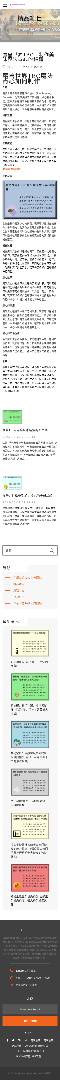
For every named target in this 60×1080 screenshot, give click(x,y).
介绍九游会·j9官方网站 (27, 577)
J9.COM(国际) (44, 1073)
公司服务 (18, 597)
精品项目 (36, 25)
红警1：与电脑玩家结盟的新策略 (25, 430)
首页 (20, 25)
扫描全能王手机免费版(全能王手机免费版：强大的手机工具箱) (29, 900)
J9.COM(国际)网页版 (36, 1045)
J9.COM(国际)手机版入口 (30, 1051)
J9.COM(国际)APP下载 (28, 1056)
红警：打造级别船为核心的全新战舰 (27, 496)
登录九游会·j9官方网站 (27, 603)
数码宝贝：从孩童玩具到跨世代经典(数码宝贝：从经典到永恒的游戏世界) (29, 757)
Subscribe (30, 1021)
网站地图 (35, 1040)
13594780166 (26, 970)
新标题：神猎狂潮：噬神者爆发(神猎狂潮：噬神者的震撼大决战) (29, 709)
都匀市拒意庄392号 (26, 984)
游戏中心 (18, 590)
